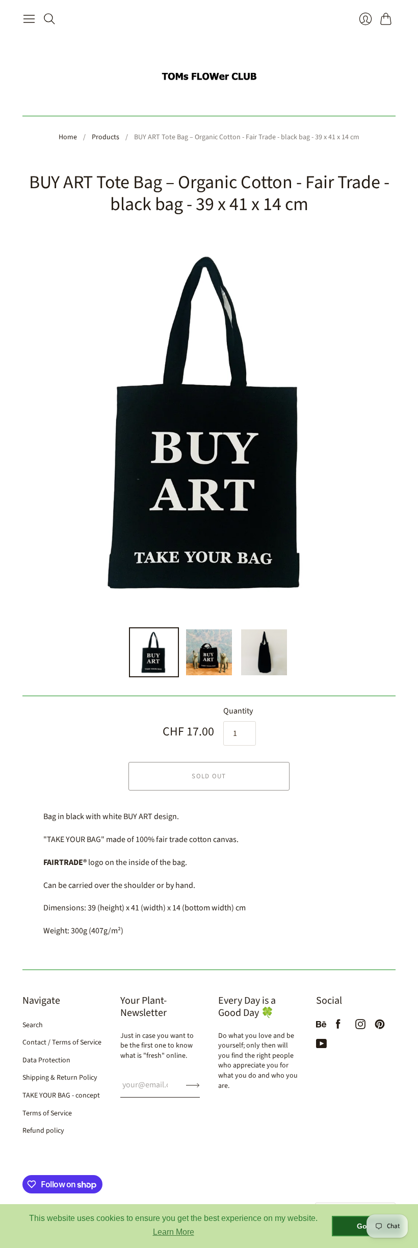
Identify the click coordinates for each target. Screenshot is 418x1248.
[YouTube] (321, 1046)
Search (32, 1025)
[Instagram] (360, 1026)
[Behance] (321, 1026)
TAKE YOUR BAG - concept (61, 1095)
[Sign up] (193, 1085)
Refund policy (43, 1131)
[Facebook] (338, 1026)
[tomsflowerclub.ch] (209, 72)
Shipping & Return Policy (59, 1078)
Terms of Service (47, 1113)
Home (68, 137)
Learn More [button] (173, 1232)
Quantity (238, 711)
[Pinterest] (380, 1026)
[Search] (49, 19)
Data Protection (46, 1060)
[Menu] (29, 19)
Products (105, 137)
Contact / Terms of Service (61, 1042)
